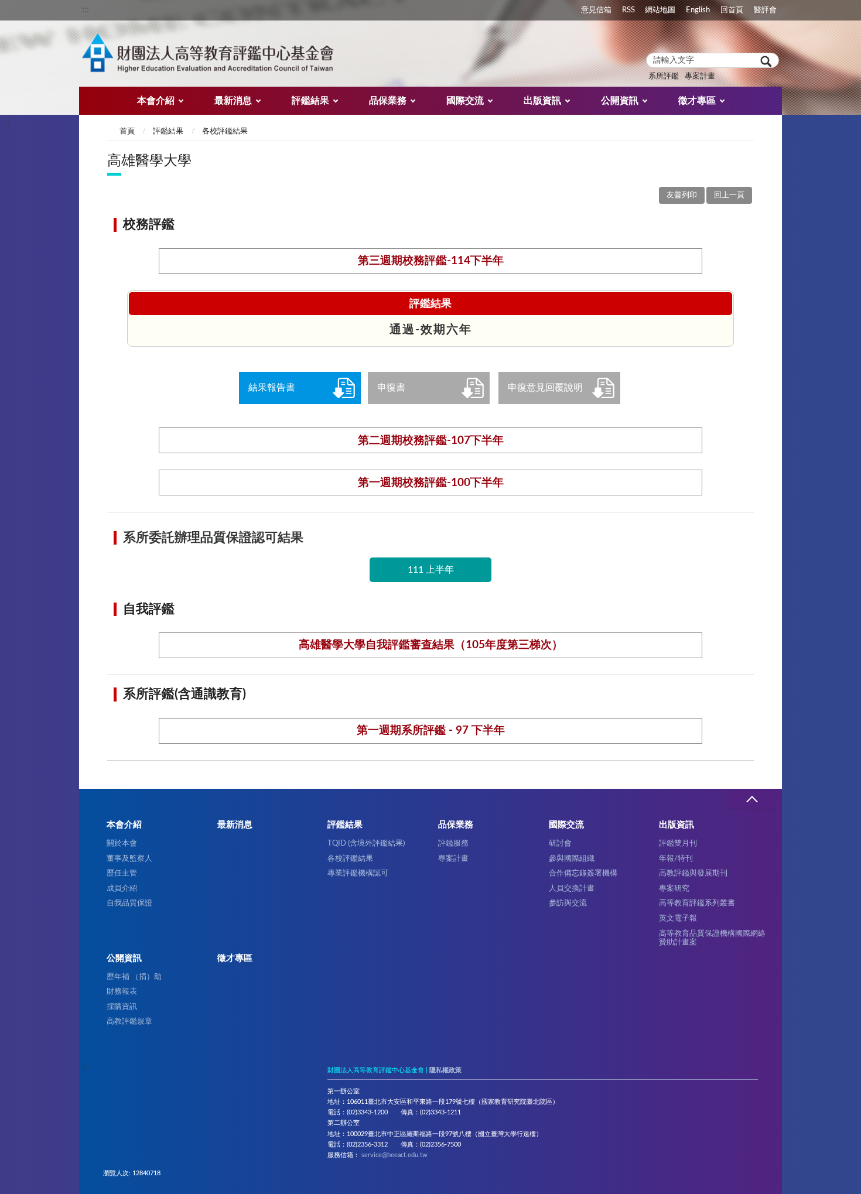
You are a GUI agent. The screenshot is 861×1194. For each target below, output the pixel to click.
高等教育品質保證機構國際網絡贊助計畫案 (712, 938)
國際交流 (465, 100)
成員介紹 (122, 888)
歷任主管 (122, 873)
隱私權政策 (445, 1070)
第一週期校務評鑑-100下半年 (431, 482)
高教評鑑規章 (129, 1021)
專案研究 (674, 888)
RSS (628, 9)
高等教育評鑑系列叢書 (697, 902)
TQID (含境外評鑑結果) (366, 843)
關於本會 (122, 843)
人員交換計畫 (571, 888)
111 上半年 (431, 569)
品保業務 (387, 100)
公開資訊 (619, 100)
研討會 (560, 843)
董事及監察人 (129, 858)
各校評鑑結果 (225, 131)
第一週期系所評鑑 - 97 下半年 (431, 730)
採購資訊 (122, 1006)
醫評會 (765, 9)
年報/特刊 (676, 858)
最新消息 (233, 100)
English (698, 9)
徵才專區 (697, 100)
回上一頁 (729, 195)
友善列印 (682, 195)
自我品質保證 (129, 902)
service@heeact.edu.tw (394, 1155)
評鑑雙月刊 (678, 843)
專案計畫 (700, 76)
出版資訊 (542, 100)
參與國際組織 (571, 858)
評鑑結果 (310, 100)
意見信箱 (596, 9)
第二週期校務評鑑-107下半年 (431, 440)
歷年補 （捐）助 (134, 976)
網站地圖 (660, 9)
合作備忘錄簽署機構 (583, 873)
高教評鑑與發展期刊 (693, 873)
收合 (751, 800)
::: (85, 9)
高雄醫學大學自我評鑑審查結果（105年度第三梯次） (431, 645)
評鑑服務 (453, 843)
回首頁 (731, 9)
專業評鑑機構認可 (357, 873)
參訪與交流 (568, 902)
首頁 (127, 131)
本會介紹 (156, 100)
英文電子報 (678, 918)
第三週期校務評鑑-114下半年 (431, 260)
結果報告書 (271, 387)
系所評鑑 (663, 76)
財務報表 (122, 991)
